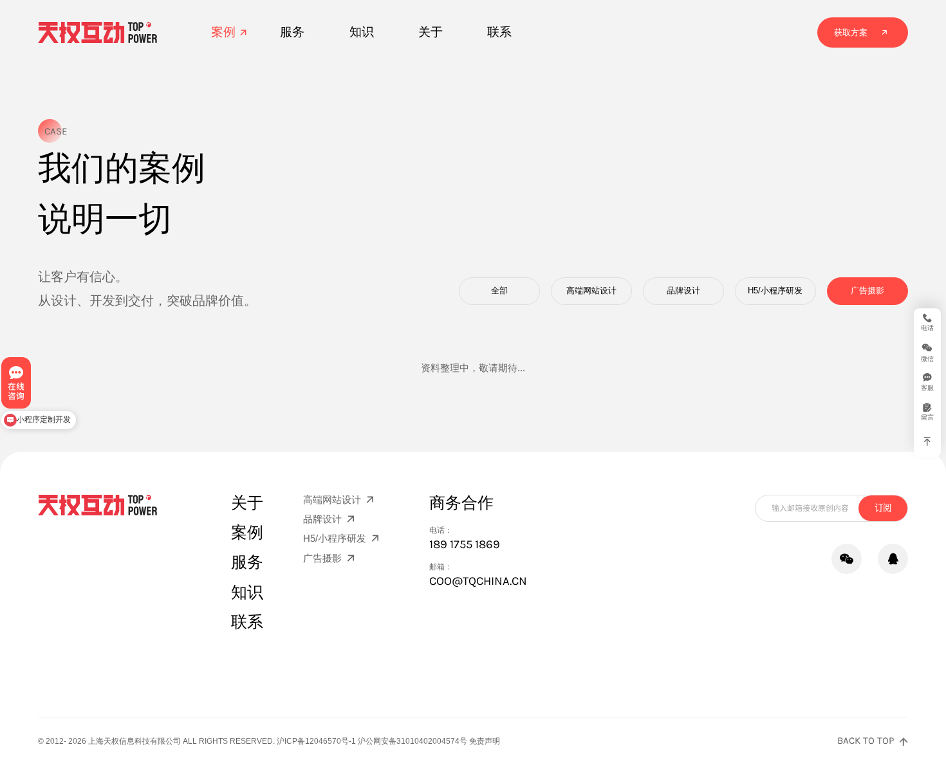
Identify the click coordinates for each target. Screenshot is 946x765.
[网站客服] (893, 559)
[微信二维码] (846, 559)
